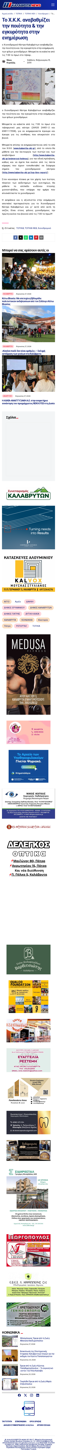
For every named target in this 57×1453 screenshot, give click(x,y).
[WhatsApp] (26, 237)
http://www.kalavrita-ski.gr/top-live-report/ (25, 172)
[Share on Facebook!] (15, 237)
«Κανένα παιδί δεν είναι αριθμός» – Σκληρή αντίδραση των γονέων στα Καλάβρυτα (23, 352)
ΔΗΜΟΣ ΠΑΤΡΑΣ (12, 614)
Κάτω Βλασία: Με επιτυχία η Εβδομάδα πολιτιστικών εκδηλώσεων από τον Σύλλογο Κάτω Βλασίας (28, 301)
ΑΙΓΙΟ (6, 601)
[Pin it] (36, 237)
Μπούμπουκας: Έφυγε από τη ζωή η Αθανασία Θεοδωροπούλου (35, 1339)
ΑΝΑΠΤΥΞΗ (7, 396)
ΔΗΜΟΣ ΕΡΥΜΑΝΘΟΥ (14, 607)
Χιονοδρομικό (43, 14)
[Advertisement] (28, 910)
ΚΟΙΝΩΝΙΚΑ (26, 620)
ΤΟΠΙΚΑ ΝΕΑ (30, 14)
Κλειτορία (43, 620)
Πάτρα (7, 626)
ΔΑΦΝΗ (29, 601)
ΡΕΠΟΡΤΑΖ (21, 626)
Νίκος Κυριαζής (11, 61)
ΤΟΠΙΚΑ (19, 14)
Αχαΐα (18, 601)
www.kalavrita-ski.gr (24, 148)
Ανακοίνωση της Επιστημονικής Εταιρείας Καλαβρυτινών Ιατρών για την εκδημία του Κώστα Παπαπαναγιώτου (37, 1354)
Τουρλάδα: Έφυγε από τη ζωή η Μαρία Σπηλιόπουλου (35, 1382)
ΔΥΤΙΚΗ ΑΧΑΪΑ (32, 614)
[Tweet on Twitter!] (21, 237)
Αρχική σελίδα (7, 14)
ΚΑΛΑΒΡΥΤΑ (8, 294)
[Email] (41, 237)
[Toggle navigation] (53, 5)
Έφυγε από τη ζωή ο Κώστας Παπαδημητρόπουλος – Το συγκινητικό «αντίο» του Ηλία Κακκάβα (36, 1368)
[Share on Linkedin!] (31, 237)
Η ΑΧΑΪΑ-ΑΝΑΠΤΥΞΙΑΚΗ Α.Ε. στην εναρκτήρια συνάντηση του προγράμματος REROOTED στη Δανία (28, 402)
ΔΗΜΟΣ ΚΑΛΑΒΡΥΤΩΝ (41, 607)
